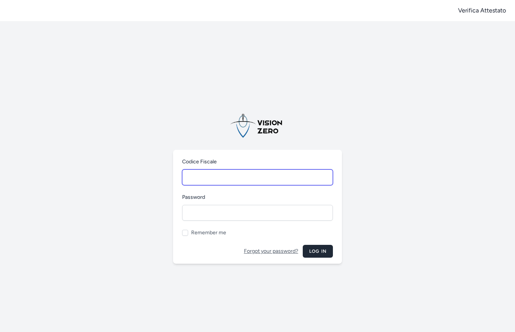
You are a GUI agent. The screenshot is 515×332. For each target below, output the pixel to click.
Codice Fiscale (199, 161)
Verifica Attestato (482, 10)
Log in (317, 251)
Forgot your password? (271, 251)
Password (193, 197)
